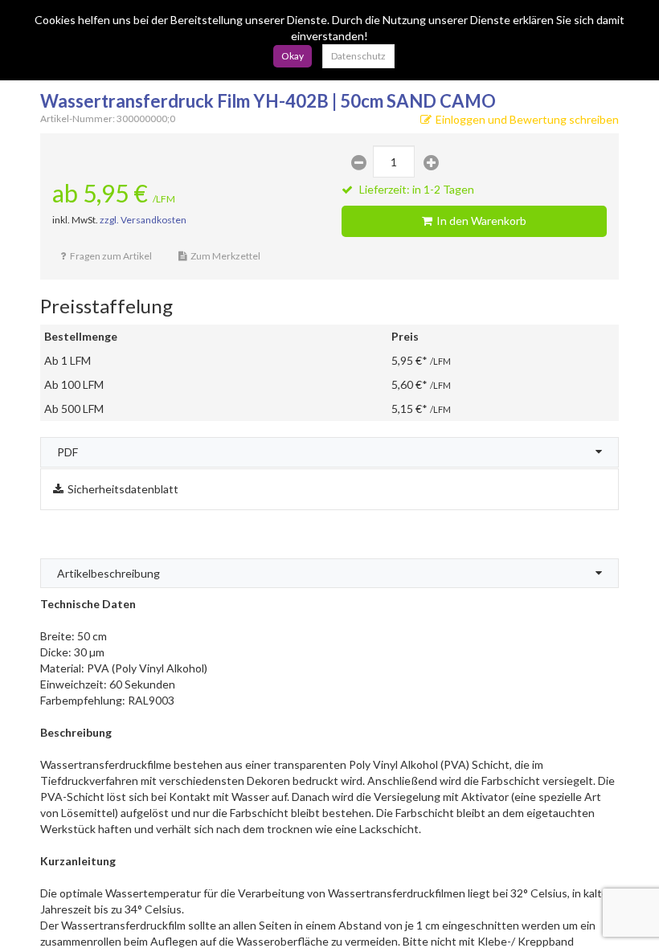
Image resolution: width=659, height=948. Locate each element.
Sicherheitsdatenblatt (123, 489)
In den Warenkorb (481, 220)
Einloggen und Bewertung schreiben (527, 119)
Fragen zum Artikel (111, 256)
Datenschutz (358, 56)
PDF (67, 452)
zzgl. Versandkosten (143, 220)
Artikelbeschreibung (108, 573)
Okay (292, 56)
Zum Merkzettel (225, 256)
